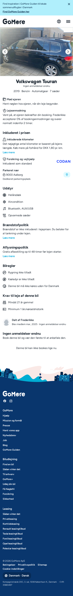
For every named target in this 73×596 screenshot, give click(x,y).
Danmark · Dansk (19, 575)
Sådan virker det (11, 469)
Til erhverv (8, 474)
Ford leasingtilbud (12, 538)
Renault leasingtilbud (14, 528)
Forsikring (8, 494)
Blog (5, 445)
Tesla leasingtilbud (13, 533)
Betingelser (9, 564)
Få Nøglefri (9, 489)
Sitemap (42, 564)
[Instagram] (11, 401)
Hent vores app (11, 430)
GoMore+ (8, 479)
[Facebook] (5, 401)
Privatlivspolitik (26, 564)
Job (5, 440)
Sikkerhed (8, 498)
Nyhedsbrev (9, 435)
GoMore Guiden (11, 449)
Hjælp (6, 415)
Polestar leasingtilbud (14, 548)
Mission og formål (12, 420)
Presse (6, 425)
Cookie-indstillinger (13, 568)
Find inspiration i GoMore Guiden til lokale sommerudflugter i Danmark (25, 7)
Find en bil (8, 464)
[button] (69, 7)
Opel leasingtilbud (12, 543)
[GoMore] (14, 21)
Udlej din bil (9, 484)
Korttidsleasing (11, 523)
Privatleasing (10, 519)
